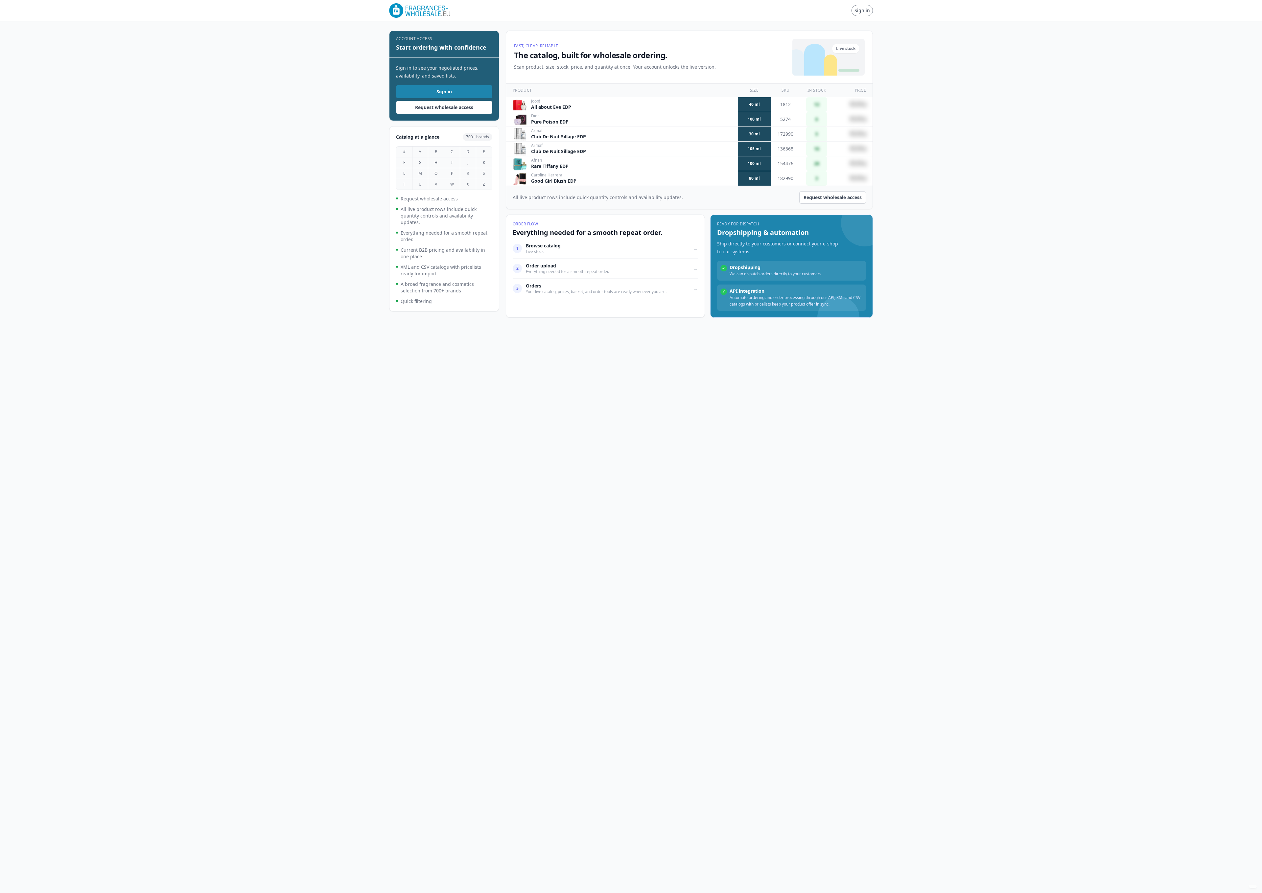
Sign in (862, 10)
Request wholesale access (444, 107)
